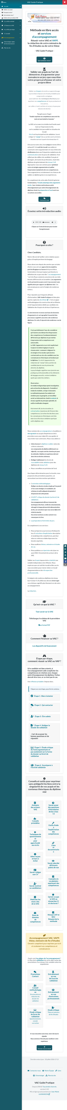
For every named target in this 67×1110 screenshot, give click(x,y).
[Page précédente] (65, 549)
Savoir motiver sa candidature (35, 887)
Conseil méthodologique (35, 994)
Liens (59, 1071)
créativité (52, 560)
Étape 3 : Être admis (42, 716)
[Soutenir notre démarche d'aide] (64, 2)
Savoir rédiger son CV (35, 873)
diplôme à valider (47, 444)
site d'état (42, 300)
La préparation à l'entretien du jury (43, 521)
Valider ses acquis (8, 9)
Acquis (38, 91)
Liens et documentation (53, 848)
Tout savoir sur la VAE (44, 612)
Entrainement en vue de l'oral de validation (53, 977)
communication (33, 155)
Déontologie (39, 1075)
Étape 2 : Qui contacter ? (42, 706)
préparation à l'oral (46, 190)
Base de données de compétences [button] (35, 918)
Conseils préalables (35, 822)
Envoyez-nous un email (44, 1048)
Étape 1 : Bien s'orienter (43, 696)
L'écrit (31, 134)
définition (40, 960)
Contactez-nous (44, 200)
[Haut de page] (65, 555)
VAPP (55, 40)
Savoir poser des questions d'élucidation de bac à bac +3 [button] (53, 809)
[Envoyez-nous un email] (65, 558)
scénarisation (35, 411)
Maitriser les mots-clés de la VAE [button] (35, 901)
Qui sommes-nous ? (9, 15)
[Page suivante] (65, 552)
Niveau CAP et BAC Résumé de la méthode (53, 918)
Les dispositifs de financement (44, 646)
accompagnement (54, 274)
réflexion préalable (37, 682)
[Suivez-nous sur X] (65, 564)
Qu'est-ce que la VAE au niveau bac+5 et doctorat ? (53, 900)
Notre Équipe (49, 1071)
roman (38, 137)
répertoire (46, 550)
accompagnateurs (46, 431)
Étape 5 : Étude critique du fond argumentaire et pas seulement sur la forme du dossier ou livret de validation (42, 751)
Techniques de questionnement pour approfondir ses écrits (35, 839)
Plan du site (52, 1075)
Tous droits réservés (49, 1087)
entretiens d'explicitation (44, 533)
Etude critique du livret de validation (35, 1017)
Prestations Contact (35, 975)
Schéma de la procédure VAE (11, 18)
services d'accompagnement (44, 35)
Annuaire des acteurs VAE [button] (35, 807)
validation (46, 462)
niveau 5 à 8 (52, 162)
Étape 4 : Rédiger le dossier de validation (40, 726)
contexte (53, 398)
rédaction (32, 591)
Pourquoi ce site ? (8, 12)
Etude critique (53, 1012)
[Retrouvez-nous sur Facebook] (65, 561)
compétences (41, 101)
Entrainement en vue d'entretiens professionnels (53, 995)
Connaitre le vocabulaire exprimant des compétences (53, 882)
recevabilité (35, 462)
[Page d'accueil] (65, 546)
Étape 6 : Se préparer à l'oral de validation (42, 766)
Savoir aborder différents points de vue (53, 865)
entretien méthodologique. (41, 483)
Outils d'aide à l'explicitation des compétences (53, 829)
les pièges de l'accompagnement (48, 958)
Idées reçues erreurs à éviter (35, 858)
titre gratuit (32, 433)
